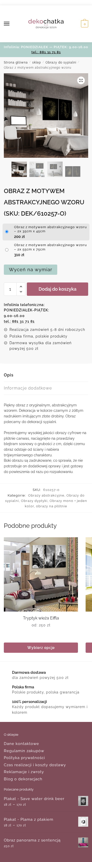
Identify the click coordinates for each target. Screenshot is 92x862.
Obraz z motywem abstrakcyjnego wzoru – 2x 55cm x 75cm (50, 247)
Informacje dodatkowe (28, 388)
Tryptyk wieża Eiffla (41, 618)
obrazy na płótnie (51, 506)
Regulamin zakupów (24, 751)
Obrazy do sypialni (60, 62)
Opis (9, 375)
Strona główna (16, 62)
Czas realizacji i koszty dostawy (35, 765)
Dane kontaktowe (21, 743)
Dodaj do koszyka (57, 289)
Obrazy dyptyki (34, 501)
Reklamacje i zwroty (24, 772)
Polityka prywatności (24, 757)
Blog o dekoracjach (23, 779)
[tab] (46, 375)
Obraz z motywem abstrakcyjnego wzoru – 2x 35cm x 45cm (50, 229)
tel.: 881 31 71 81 (46, 52)
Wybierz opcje (41, 648)
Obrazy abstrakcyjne (46, 495)
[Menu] (11, 24)
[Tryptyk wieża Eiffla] (41, 574)
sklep (36, 62)
